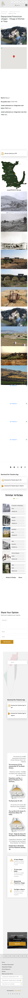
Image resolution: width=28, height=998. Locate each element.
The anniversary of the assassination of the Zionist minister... (17, 766)
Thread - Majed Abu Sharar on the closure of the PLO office (17, 835)
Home (3, 962)
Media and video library (7, 974)
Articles (4, 971)
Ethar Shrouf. (18, 991)
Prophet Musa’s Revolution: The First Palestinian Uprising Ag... (17, 847)
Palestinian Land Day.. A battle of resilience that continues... (15, 780)
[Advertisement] (14, 83)
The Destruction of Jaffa (15, 801)
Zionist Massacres (6, 969)
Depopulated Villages (7, 967)
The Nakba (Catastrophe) (7, 965)
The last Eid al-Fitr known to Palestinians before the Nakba (17, 813)
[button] (13, 57)
